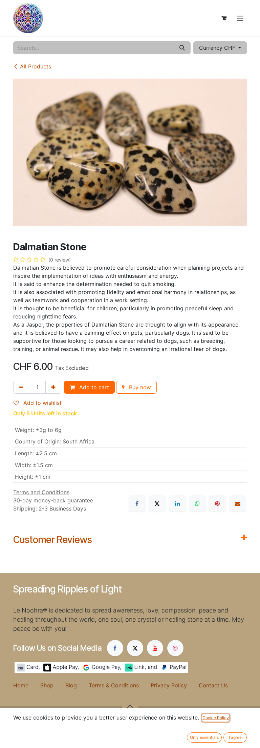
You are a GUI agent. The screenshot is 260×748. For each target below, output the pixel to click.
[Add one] (53, 387)
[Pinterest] (217, 503)
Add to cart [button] (93, 387)
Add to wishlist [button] (42, 402)
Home (26, 685)
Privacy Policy (175, 685)
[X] (157, 503)
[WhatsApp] (197, 503)
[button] (130, 706)
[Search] (182, 47)
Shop (52, 685)
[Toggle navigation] (240, 18)
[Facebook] (137, 503)
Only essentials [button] (204, 737)
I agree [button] (235, 737)
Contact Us (213, 685)
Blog (77, 685)
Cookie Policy (215, 717)
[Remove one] (21, 387)
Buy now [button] (139, 387)
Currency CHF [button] (218, 47)
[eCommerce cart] (224, 18)
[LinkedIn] (177, 503)
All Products (35, 66)
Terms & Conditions (120, 685)
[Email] (238, 503)
